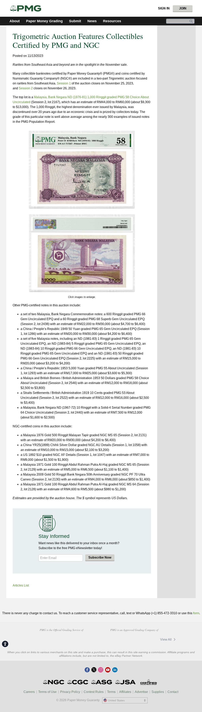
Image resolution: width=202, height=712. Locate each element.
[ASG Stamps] (102, 682)
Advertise (141, 692)
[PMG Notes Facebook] (87, 670)
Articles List (21, 585)
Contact (172, 692)
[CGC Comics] (78, 682)
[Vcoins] (89, 639)
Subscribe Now (99, 557)
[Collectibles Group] (148, 682)
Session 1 (64, 83)
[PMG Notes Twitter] (93, 670)
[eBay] (146, 639)
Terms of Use (47, 692)
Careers (29, 692)
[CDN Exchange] (121, 639)
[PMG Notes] (27, 8)
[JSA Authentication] (125, 682)
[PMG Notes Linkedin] (115, 670)
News (92, 21)
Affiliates (125, 692)
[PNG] (65, 639)
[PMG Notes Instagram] (101, 670)
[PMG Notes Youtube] (108, 670)
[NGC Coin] (54, 682)
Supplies (158, 692)
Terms (111, 692)
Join (182, 8)
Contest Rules (94, 692)
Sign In (164, 8)
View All (166, 639)
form (196, 613)
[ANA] (37, 639)
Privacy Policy (70, 692)
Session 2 (26, 88)
